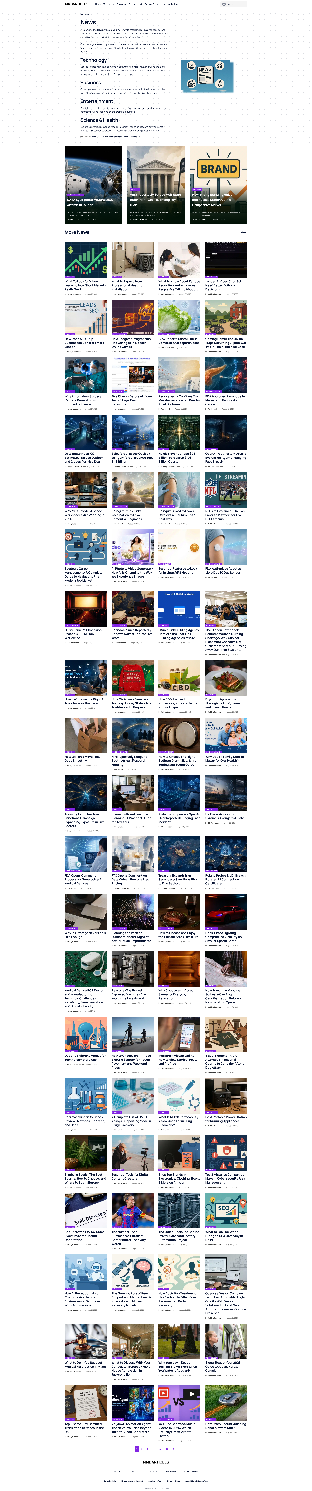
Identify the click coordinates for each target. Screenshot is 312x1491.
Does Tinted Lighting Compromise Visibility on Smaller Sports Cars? (223, 937)
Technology (135, 136)
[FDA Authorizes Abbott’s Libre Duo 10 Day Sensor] (226, 547)
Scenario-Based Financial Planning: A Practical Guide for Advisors (131, 818)
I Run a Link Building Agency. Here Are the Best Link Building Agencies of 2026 (179, 634)
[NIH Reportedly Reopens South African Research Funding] (133, 735)
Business (95, 136)
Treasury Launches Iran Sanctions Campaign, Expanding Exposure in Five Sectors (85, 820)
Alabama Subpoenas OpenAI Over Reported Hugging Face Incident (179, 818)
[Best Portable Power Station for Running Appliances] (226, 1096)
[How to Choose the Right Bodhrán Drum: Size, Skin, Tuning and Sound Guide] (179, 735)
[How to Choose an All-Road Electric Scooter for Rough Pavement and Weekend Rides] (133, 1034)
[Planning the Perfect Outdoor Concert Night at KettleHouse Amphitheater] (133, 911)
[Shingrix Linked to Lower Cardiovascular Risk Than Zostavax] (179, 490)
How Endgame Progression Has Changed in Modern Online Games (131, 343)
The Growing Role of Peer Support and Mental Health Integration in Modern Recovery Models (131, 1299)
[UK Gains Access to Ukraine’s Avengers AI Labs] (226, 793)
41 (160, 1449)
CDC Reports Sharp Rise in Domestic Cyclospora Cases (179, 341)
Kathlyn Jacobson (201, 219)
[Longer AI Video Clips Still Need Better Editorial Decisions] (226, 260)
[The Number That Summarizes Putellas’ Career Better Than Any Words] (133, 1210)
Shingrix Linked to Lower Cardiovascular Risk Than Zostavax (176, 515)
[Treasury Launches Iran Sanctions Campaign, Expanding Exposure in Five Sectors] (86, 793)
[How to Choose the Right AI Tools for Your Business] (86, 678)
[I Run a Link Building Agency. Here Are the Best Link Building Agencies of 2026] (179, 608)
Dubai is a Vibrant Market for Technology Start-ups (85, 1057)
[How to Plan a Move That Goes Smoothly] (86, 735)
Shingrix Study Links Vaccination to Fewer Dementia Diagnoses (127, 515)
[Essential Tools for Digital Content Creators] (133, 1153)
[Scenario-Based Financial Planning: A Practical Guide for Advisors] (133, 793)
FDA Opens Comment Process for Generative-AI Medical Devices (84, 879)
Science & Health (121, 136)
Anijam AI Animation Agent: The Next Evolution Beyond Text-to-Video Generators (132, 1428)
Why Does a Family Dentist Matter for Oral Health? (224, 759)
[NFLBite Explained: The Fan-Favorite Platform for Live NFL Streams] (226, 490)
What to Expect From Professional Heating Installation (127, 285)
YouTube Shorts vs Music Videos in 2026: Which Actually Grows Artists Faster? (176, 1430)
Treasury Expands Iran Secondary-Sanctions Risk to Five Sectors (177, 879)
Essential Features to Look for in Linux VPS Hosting (177, 570)
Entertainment (107, 136)
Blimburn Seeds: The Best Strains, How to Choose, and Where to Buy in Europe (85, 1178)
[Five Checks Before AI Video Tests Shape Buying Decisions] (133, 375)
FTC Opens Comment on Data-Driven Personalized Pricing (130, 879)
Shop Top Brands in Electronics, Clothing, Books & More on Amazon (179, 1178)
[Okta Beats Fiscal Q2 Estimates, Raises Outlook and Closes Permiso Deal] (86, 432)
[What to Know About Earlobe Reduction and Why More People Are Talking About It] (179, 260)
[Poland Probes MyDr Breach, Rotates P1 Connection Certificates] (226, 854)
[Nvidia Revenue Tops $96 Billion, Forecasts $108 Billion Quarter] (179, 432)
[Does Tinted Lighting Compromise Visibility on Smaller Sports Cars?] (226, 911)
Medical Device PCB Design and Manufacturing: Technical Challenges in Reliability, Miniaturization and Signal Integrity (84, 998)
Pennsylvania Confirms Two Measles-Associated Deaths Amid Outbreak (179, 400)
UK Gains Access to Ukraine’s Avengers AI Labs (225, 816)
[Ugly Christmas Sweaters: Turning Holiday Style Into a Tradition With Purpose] (133, 678)
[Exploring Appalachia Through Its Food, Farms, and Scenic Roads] (226, 678)
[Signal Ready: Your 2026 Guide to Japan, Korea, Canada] (226, 1341)
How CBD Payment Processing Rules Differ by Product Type (177, 703)
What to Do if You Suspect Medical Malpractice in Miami (86, 1364)
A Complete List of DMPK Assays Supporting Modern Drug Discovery (131, 1121)
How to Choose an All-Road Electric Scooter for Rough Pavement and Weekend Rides (131, 1061)
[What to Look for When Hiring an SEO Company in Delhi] (226, 1210)
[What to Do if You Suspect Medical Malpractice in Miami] (86, 1341)
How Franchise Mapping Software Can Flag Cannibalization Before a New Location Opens (223, 996)
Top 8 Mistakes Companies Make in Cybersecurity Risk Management (225, 1178)
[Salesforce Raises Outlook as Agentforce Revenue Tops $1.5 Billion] (133, 432)
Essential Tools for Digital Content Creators (130, 1176)
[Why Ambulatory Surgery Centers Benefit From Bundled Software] (86, 375)
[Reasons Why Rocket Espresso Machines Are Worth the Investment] (133, 969)
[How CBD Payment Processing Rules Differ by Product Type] (179, 678)
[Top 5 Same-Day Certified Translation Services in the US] (86, 1403)
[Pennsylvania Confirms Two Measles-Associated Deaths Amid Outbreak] (179, 375)
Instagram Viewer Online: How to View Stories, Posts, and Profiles (178, 1059)
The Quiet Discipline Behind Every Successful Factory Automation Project (178, 1236)
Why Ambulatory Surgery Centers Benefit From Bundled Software (83, 400)
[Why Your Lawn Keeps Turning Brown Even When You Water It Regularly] (179, 1341)
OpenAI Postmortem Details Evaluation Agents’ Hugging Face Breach (225, 457)
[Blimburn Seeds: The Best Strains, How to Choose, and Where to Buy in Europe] (86, 1153)
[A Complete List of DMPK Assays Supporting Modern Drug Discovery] (133, 1096)
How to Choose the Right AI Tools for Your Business (85, 701)
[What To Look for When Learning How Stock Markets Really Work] (86, 260)
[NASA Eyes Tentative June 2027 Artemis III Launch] (93, 185)
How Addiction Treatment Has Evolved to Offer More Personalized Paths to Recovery (177, 1299)
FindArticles (84, 14)
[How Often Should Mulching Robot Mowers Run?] (226, 1403)
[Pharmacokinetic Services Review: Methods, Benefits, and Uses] (86, 1096)
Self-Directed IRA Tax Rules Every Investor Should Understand (85, 1236)
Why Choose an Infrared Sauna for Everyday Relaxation (176, 994)
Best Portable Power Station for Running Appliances (226, 1119)
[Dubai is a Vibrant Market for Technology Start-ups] (86, 1034)
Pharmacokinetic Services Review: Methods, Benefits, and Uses (85, 1121)
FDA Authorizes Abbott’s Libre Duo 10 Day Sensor (223, 570)
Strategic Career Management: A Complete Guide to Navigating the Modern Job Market (84, 574)
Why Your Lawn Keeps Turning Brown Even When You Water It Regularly (177, 1366)
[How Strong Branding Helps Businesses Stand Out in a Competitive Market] (218, 185)
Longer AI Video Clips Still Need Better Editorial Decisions (224, 285)
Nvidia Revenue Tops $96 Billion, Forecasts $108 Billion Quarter (176, 457)
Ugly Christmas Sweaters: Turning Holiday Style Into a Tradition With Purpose (131, 703)
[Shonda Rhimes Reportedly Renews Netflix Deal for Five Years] (133, 608)
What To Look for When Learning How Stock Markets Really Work (85, 285)
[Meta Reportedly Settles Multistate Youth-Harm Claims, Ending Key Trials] (156, 185)
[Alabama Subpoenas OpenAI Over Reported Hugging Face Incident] (179, 793)
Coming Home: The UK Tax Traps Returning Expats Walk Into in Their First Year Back (226, 343)
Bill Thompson (213, 466)
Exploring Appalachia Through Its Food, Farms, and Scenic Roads (223, 703)
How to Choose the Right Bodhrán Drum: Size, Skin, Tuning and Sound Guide (177, 761)
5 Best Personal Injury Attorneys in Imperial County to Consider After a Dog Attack (224, 1061)
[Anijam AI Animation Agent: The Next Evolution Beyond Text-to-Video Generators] (133, 1403)
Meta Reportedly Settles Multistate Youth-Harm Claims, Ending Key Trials (155, 199)
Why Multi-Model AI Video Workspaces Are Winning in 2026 (85, 515)
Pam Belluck (74, 219)
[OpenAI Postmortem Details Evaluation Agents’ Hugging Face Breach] (226, 432)
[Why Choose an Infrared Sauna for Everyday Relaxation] (179, 969)
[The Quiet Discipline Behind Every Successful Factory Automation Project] (179, 1210)
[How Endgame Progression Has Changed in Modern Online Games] (133, 317)
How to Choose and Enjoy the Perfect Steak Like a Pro (178, 935)
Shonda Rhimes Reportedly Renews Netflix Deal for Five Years (132, 634)
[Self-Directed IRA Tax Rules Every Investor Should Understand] (86, 1210)
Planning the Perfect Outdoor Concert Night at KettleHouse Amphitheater (131, 937)
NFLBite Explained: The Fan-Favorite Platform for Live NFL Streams (225, 515)
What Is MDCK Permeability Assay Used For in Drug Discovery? (178, 1121)
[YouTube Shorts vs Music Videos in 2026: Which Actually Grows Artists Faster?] (179, 1403)
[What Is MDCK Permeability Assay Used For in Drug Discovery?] (179, 1096)
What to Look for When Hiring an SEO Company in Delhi (224, 1236)
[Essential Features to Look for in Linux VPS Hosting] (179, 547)
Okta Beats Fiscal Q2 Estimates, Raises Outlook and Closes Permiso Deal (84, 457)
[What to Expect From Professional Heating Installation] (133, 260)
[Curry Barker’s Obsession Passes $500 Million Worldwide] (86, 608)
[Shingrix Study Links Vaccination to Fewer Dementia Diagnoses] (133, 490)
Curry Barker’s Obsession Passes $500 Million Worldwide (83, 634)
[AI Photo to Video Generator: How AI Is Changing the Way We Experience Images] (133, 547)
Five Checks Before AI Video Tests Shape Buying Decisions (132, 400)
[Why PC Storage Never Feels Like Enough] (86, 911)
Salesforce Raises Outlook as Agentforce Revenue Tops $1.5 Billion (133, 457)
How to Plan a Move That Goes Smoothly (82, 759)
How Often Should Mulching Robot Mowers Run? (225, 1426)
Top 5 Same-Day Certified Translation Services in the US (84, 1428)
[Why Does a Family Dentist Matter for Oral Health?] (226, 735)
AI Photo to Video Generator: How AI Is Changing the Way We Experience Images (132, 572)
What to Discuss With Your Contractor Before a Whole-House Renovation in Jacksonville (132, 1368)
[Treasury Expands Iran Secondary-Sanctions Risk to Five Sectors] (179, 854)
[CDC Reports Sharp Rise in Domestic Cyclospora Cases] (179, 317)
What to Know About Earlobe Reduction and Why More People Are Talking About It (179, 285)
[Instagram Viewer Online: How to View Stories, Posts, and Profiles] (179, 1034)
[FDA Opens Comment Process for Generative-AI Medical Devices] (86, 854)
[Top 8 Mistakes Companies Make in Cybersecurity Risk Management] (226, 1153)
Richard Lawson (73, 643)
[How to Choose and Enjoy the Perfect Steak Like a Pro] (179, 911)
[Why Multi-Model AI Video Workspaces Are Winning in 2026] (86, 490)
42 (167, 1449)
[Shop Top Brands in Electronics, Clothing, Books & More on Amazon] (179, 1153)
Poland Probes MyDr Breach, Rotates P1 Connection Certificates (226, 879)
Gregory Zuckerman (139, 219)
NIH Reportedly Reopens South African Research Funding (129, 761)
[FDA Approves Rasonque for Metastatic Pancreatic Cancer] (226, 375)
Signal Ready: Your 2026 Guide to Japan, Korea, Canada (223, 1366)
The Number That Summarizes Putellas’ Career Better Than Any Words (129, 1238)
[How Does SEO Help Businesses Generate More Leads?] (86, 317)
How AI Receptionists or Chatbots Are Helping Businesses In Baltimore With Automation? (82, 1299)
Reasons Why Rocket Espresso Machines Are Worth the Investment (129, 994)
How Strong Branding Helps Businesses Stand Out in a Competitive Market (212, 199)
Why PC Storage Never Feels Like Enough (85, 935)
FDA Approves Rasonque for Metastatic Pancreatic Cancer (225, 400)
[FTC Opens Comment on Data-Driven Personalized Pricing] (133, 854)
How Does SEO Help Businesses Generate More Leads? (84, 343)
